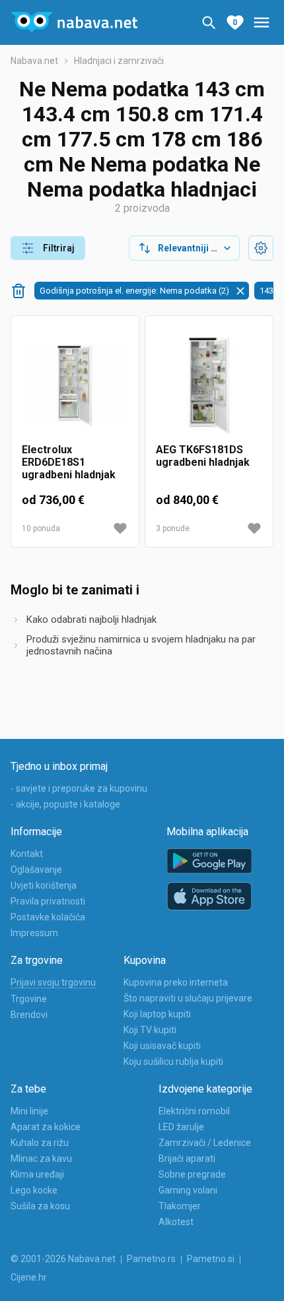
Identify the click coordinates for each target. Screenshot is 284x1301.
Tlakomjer (180, 1206)
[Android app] (209, 861)
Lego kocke (34, 1190)
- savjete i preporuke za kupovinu (79, 788)
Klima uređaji (37, 1174)
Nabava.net (34, 60)
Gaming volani (188, 1190)
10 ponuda (41, 528)
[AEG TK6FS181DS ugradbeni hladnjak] (209, 385)
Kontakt (27, 853)
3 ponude (173, 528)
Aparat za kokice (46, 1127)
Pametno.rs (151, 1258)
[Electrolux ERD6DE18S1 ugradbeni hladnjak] (75, 385)
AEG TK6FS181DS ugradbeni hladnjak (203, 455)
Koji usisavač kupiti (162, 1045)
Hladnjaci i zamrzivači (119, 60)
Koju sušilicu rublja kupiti (173, 1061)
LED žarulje (181, 1127)
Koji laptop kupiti (157, 1014)
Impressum (34, 933)
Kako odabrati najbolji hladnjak (91, 619)
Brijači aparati (187, 1158)
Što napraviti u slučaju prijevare (188, 998)
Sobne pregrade (192, 1174)
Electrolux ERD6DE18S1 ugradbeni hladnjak (69, 462)
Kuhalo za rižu (40, 1142)
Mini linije (29, 1111)
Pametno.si (210, 1258)
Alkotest (176, 1222)
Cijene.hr (29, 1277)
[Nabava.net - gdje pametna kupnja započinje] (74, 22)
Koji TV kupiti (150, 1030)
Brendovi (29, 1014)
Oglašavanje (36, 869)
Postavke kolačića (48, 917)
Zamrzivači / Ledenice (205, 1142)
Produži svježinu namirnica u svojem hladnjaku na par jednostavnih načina (141, 645)
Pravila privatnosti (48, 901)
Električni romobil (194, 1111)
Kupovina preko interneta (176, 982)
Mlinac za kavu (41, 1158)
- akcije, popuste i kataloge (65, 804)
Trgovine (29, 999)
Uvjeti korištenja (44, 885)
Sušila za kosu (40, 1206)
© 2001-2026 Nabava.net (63, 1258)
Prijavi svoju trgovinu (53, 982)
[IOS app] (209, 896)
